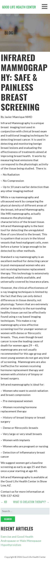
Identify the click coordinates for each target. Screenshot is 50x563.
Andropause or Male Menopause (21, 540)
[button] (45, 6)
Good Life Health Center (19, 6)
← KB (4, 502)
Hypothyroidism (11, 544)
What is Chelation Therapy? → (31, 502)
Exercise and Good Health (17, 536)
